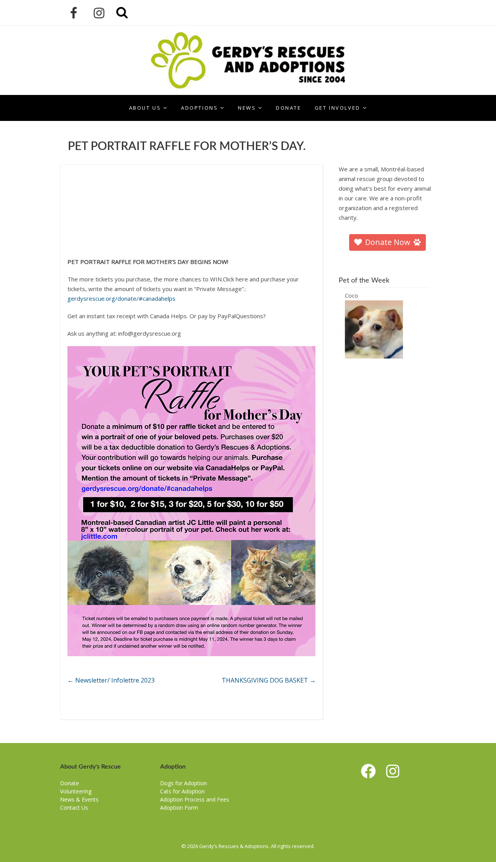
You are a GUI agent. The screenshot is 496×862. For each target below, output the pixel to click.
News (247, 107)
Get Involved (337, 107)
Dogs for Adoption (183, 783)
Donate (288, 107)
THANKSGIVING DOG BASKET (269, 680)
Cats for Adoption (182, 791)
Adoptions (199, 107)
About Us (145, 107)
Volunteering (75, 791)
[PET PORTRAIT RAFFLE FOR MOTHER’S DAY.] (191, 176)
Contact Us (74, 807)
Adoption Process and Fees (194, 799)
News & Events (79, 799)
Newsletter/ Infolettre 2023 (111, 680)
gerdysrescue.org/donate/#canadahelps (121, 298)
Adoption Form (179, 807)
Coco (351, 295)
